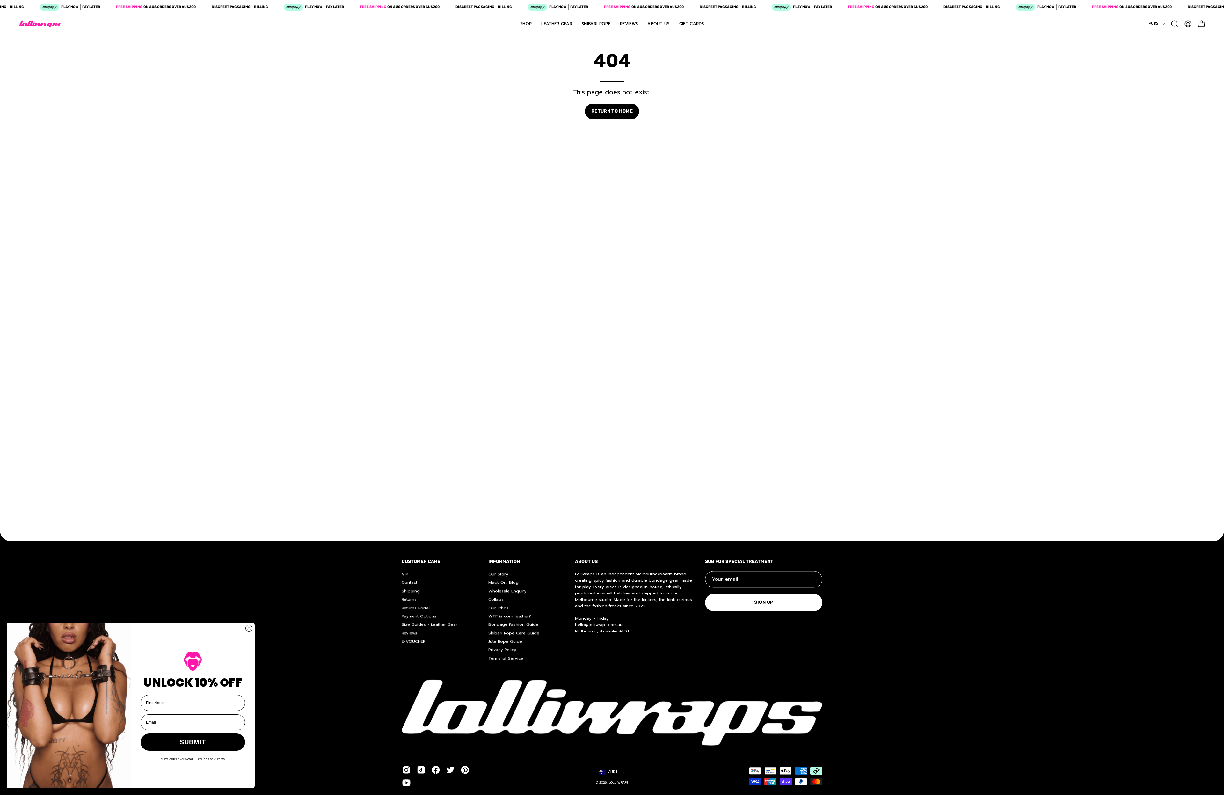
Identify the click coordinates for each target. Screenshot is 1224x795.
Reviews (409, 633)
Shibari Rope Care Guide (513, 633)
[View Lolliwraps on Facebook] (436, 770)
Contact (409, 582)
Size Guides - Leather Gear (429, 624)
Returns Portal (416, 607)
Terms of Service (505, 658)
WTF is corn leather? (509, 616)
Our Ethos (498, 607)
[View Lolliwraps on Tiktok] (421, 770)
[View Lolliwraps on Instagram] (406, 770)
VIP (405, 574)
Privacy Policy (502, 649)
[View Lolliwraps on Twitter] (450, 770)
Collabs (496, 599)
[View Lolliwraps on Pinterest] (465, 770)
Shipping (411, 591)
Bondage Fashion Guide (513, 624)
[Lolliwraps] (40, 24)
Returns (409, 599)
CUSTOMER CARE (421, 561)
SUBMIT (193, 742)
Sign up (764, 602)
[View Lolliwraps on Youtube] (406, 782)
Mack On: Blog (503, 582)
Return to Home (612, 111)
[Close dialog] (248, 628)
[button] (1174, 24)
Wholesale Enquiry (507, 591)
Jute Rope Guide (505, 641)
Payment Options (419, 616)
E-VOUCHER (414, 641)
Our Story (498, 574)
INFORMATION (504, 561)
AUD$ (1153, 23)
